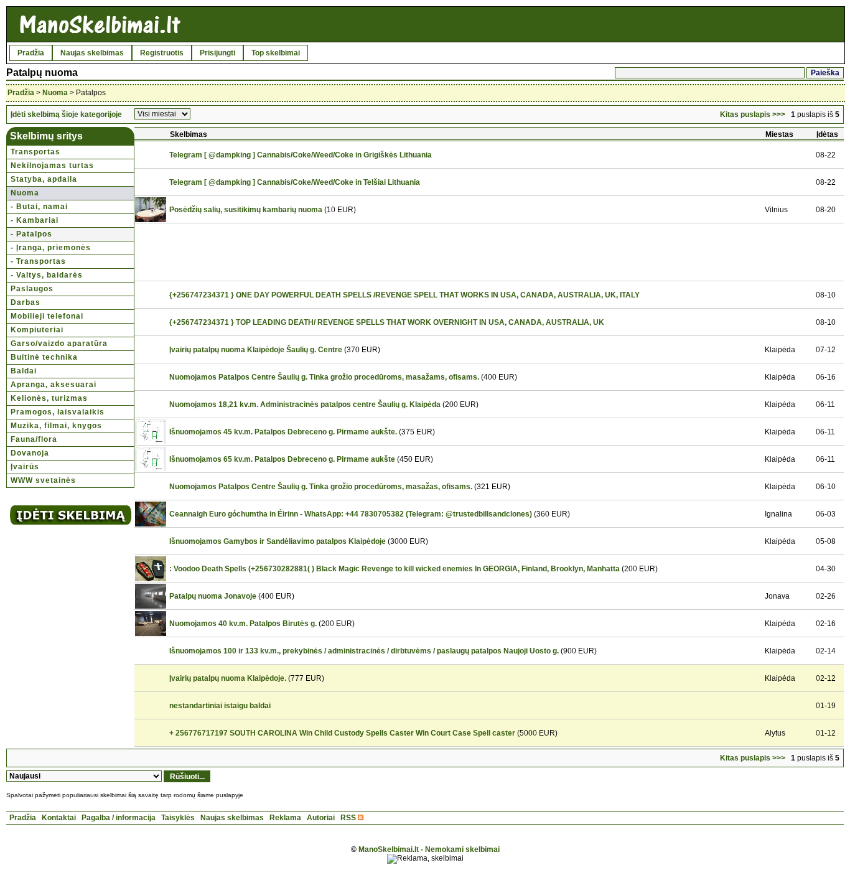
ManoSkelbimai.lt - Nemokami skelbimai (429, 849)
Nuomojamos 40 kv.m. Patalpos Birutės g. (243, 623)
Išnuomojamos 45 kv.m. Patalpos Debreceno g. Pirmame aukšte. (283, 432)
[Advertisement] (393, 252)
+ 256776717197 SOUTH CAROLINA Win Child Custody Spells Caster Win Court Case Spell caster (342, 733)
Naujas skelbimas (92, 53)
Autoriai (321, 817)
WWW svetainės (43, 480)
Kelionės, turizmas (49, 398)
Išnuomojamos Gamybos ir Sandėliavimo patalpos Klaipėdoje (277, 541)
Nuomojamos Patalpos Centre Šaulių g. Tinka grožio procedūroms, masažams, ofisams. (324, 377)
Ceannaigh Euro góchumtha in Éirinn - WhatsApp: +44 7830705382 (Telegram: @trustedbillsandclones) (350, 514)
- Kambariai (34, 220)
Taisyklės (178, 817)
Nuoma (55, 92)
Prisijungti (217, 53)
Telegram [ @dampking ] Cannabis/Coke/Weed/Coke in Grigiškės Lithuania (300, 155)
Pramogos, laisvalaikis (58, 412)
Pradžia (30, 53)
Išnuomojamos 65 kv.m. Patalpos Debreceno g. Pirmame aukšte (282, 459)
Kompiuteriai (37, 329)
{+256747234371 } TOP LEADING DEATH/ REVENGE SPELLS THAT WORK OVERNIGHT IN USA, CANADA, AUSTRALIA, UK (386, 322)
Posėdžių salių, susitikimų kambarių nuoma (245, 209)
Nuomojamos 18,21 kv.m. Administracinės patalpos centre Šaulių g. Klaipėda (305, 404)
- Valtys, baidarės (47, 275)
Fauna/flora (34, 439)
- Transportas (38, 261)
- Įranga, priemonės (51, 247)
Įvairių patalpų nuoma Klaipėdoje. (227, 678)
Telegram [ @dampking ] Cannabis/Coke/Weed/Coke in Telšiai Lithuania (294, 182)
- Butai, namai (39, 206)
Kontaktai (59, 817)
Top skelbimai (275, 53)
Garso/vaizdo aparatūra (59, 343)
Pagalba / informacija (119, 817)
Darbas (25, 302)
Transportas (35, 151)
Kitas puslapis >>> (752, 114)
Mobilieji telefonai (47, 316)
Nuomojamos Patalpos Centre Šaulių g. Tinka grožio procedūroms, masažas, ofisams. (320, 486)
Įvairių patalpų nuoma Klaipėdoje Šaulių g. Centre (255, 349)
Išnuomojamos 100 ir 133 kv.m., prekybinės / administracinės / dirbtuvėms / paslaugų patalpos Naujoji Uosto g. (364, 651)
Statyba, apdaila (44, 179)
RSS (348, 817)
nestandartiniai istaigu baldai (220, 705)
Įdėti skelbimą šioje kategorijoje (66, 114)
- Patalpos (31, 234)
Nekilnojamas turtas (52, 165)
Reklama (285, 817)
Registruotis (162, 53)
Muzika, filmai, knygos (56, 425)
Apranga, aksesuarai (53, 384)
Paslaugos (32, 288)
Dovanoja (30, 453)
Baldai (24, 371)
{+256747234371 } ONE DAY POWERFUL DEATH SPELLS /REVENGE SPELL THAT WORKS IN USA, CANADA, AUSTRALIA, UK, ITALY (404, 295)
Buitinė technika (44, 357)
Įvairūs (25, 466)
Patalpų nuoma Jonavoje (212, 596)
